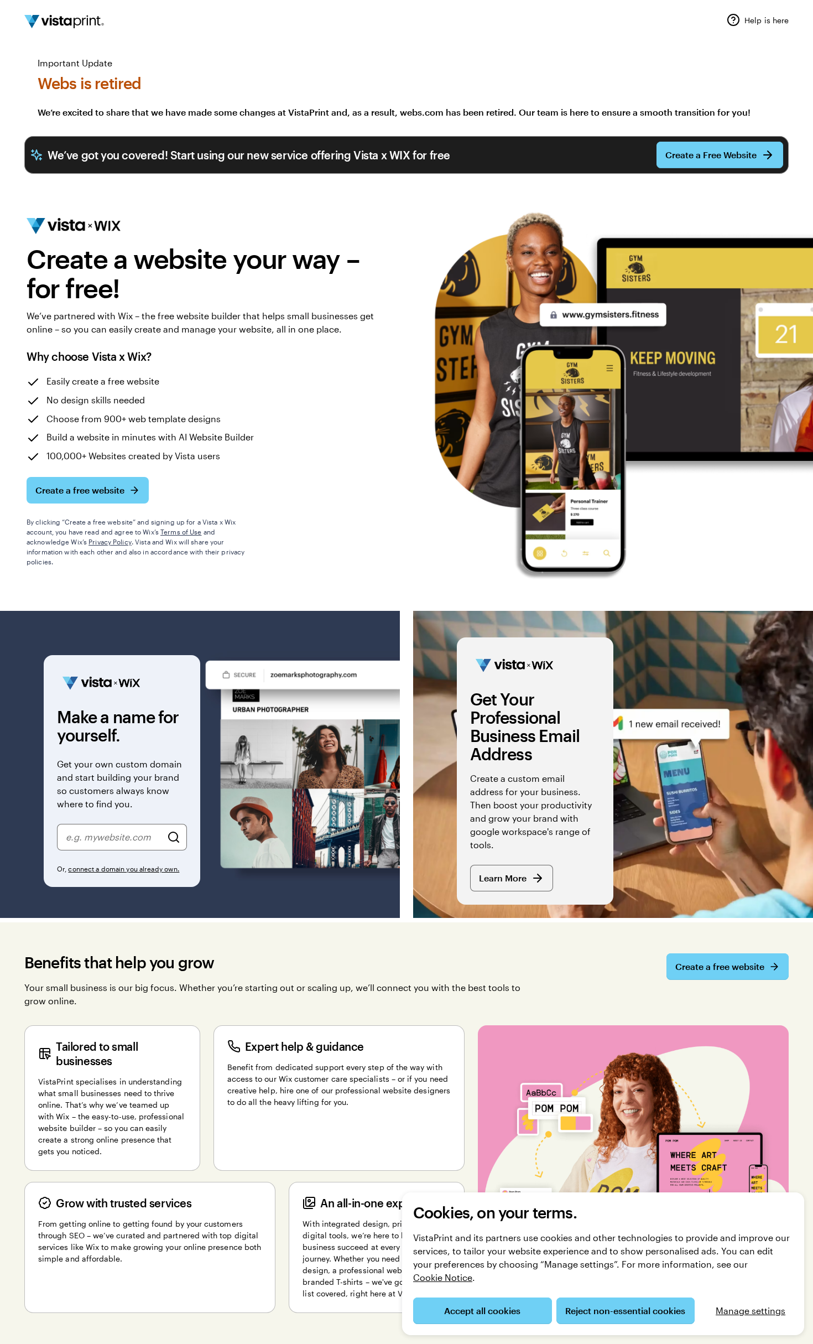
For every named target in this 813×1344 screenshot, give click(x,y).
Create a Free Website (711, 154)
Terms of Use (180, 532)
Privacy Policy (110, 542)
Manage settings (750, 1310)
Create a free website (79, 490)
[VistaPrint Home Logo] (64, 21)
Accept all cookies (482, 1310)
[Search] (174, 837)
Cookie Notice (442, 1277)
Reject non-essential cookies (625, 1310)
